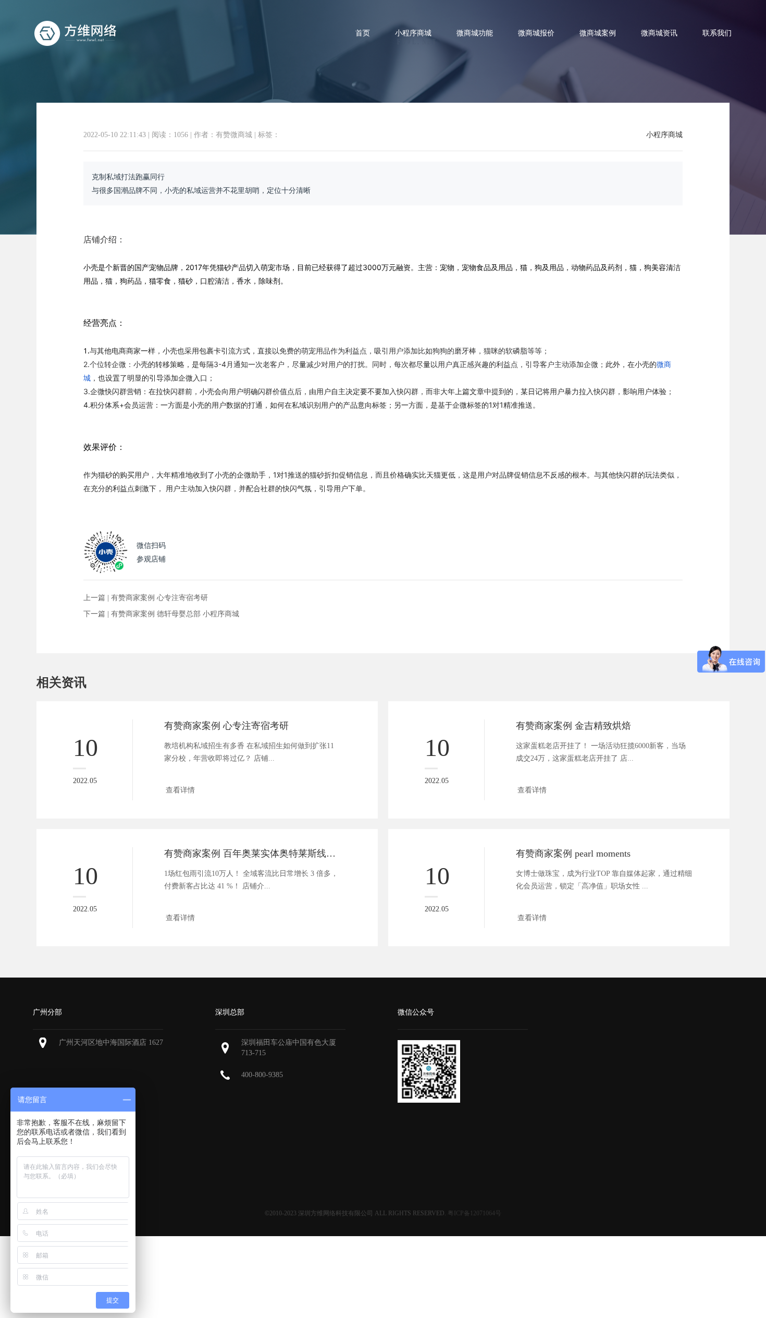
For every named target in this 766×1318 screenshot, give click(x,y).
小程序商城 (413, 33)
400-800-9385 (262, 1075)
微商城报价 (536, 33)
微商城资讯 (659, 33)
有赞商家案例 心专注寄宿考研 (159, 598)
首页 (362, 33)
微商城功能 (474, 33)
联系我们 (717, 33)
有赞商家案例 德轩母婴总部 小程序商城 (175, 614)
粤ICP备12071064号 (474, 1213)
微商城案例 (597, 33)
